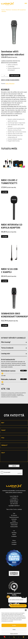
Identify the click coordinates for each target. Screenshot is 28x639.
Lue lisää (4, 192)
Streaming (14, 532)
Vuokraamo (14, 519)
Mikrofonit (8, 10)
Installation (14, 536)
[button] (26, 610)
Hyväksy (14, 625)
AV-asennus (14, 515)
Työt (14, 513)
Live (14, 530)
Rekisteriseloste (14, 523)
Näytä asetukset (14, 633)
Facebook (14, 542)
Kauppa (14, 521)
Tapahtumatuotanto (14, 517)
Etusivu (3, 10)
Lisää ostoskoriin (14, 75)
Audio (7, 83)
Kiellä (14, 629)
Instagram (14, 544)
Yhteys (14, 540)
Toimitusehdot (14, 524)
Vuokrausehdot (14, 526)
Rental (14, 534)
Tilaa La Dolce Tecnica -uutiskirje (14, 509)
